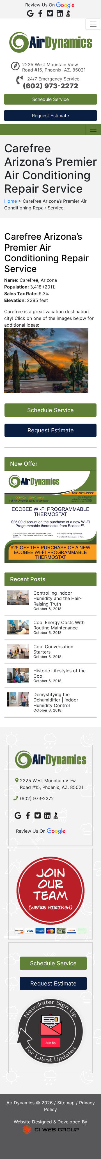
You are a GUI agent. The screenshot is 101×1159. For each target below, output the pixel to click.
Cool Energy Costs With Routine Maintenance (58, 627)
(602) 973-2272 (50, 86)
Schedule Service (50, 99)
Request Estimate (50, 115)
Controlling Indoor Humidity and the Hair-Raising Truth (57, 600)
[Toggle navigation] (93, 24)
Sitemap (66, 1102)
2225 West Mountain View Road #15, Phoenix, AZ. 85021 (54, 67)
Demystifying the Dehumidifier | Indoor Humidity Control (55, 702)
